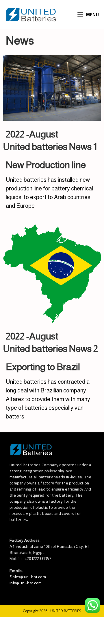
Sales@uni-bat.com (28, 576)
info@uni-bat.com (26, 583)
